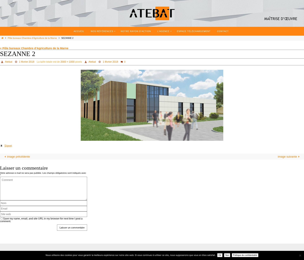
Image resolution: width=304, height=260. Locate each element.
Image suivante (287, 156)
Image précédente (18, 156)
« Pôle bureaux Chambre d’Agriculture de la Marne (34, 48)
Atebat (8, 61)
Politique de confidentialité (245, 255)
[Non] (300, 255)
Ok (219, 255)
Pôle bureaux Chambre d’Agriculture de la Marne (32, 38)
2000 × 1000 (67, 61)
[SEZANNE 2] (152, 105)
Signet (8, 145)
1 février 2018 (26, 61)
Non (227, 255)
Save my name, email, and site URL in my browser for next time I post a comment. (41, 220)
